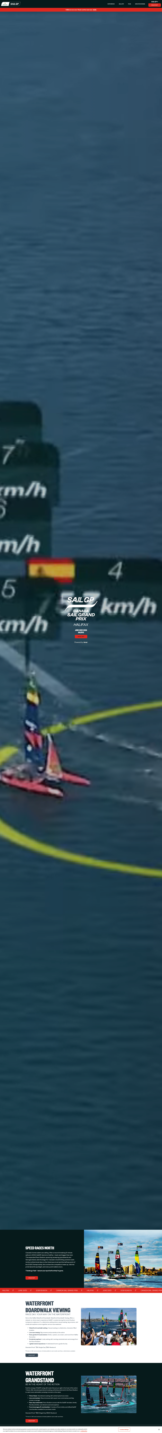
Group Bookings (140, 4)
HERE (94, 10)
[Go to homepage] (11, 4)
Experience (111, 4)
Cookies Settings (124, 1429)
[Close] (159, 1429)
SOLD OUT (154, 5)
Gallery (121, 4)
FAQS (129, 4)
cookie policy (83, 1431)
